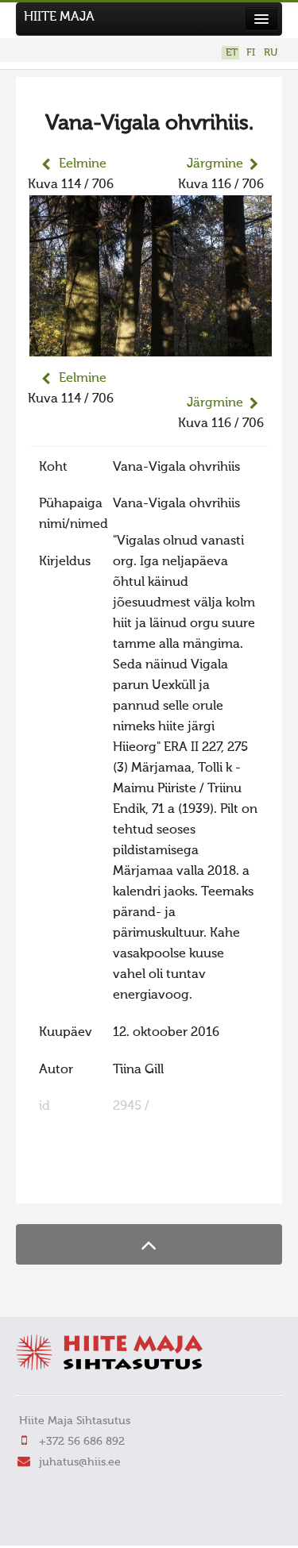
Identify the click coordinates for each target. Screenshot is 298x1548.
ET (232, 53)
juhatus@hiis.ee (80, 1462)
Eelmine (82, 164)
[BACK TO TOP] (149, 1244)
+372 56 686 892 (82, 1441)
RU (270, 53)
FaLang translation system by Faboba (83, 1181)
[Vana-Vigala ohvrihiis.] (150, 346)
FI (250, 53)
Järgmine (215, 164)
